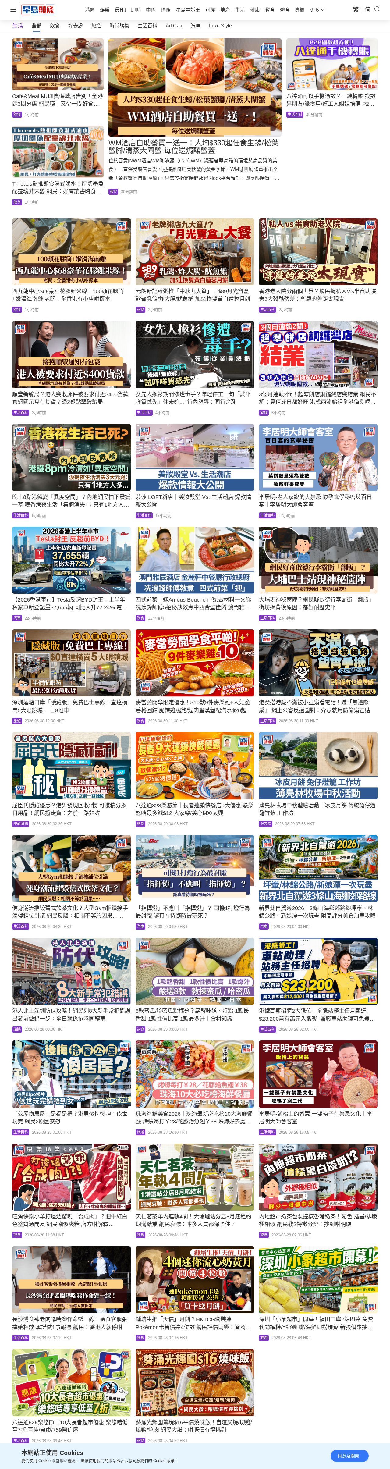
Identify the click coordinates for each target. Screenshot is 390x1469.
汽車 (195, 25)
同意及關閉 (348, 1455)
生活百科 (147, 25)
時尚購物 (119, 25)
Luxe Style (220, 25)
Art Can (174, 25)
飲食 (55, 25)
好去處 (75, 25)
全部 (36, 25)
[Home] (38, 9)
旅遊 (96, 25)
